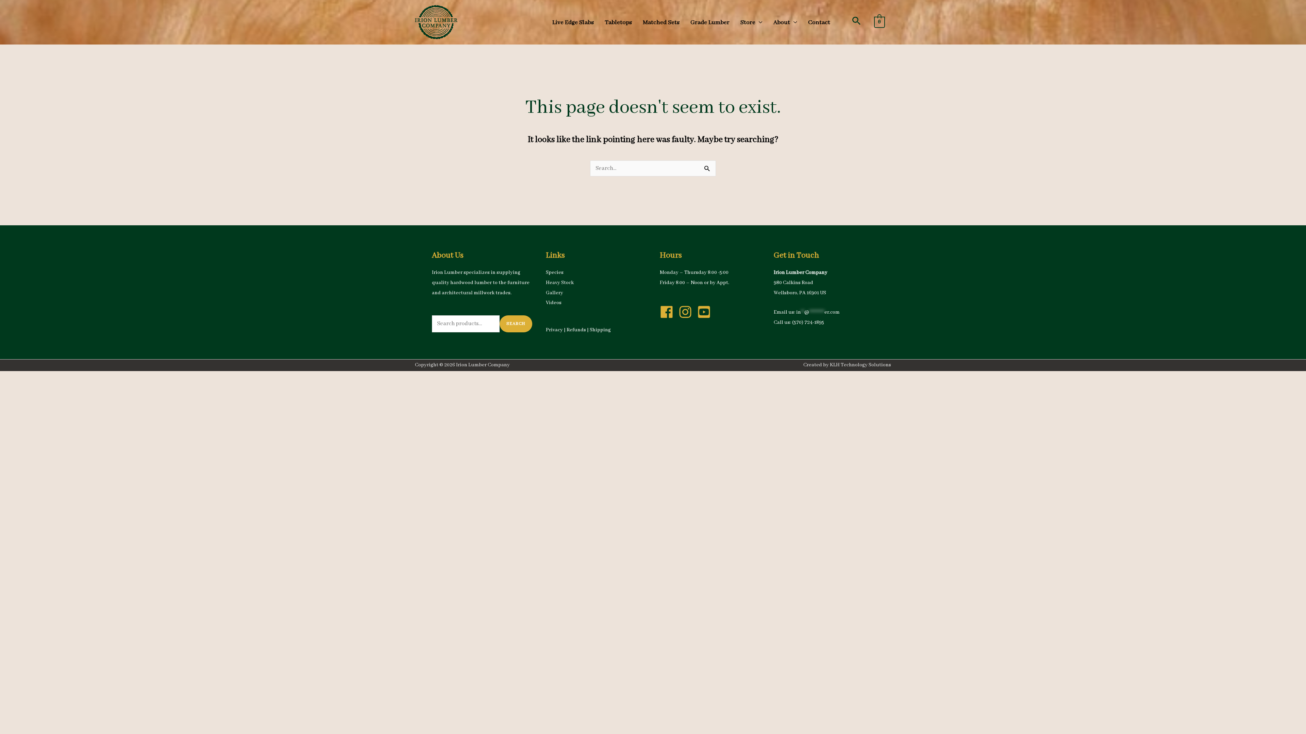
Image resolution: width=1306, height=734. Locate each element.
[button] (856, 20)
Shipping (600, 330)
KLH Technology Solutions (860, 365)
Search (515, 324)
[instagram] (687, 312)
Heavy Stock (560, 283)
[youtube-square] (706, 312)
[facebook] (668, 312)
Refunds (576, 330)
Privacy (554, 330)
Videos (554, 303)
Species (555, 272)
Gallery (554, 293)
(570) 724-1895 (808, 322)
